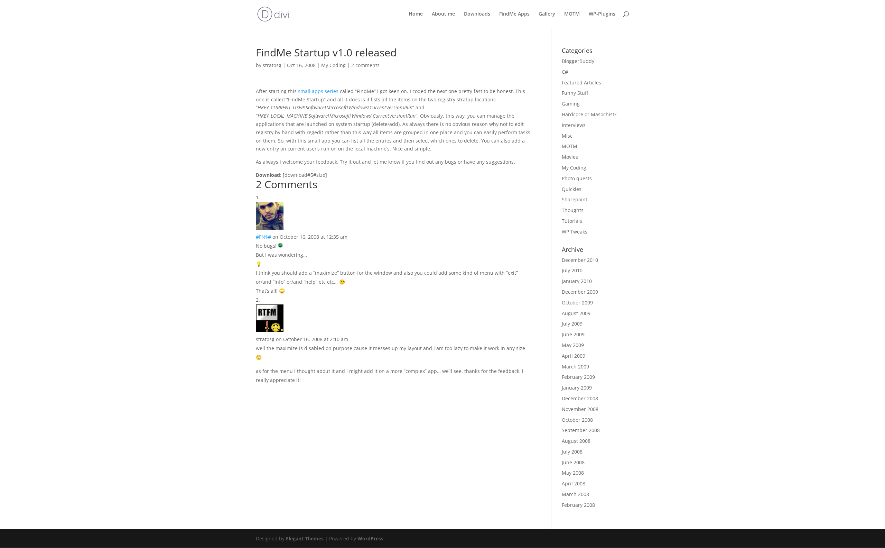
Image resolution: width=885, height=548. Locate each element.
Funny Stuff (575, 93)
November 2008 (580, 409)
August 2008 (576, 441)
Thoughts (573, 210)
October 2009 (577, 302)
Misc (567, 136)
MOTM (572, 14)
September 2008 (581, 430)
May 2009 (573, 345)
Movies (570, 157)
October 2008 (577, 420)
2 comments (365, 65)
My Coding (333, 65)
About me (443, 14)
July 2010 (572, 270)
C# (565, 71)
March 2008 (575, 494)
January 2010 (577, 281)
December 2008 (580, 398)
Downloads (477, 14)
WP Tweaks (574, 231)
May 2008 (573, 472)
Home (416, 14)
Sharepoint (574, 199)
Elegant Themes (305, 538)
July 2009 (572, 323)
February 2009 (578, 377)
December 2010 (580, 260)
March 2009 (575, 366)
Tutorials (572, 221)
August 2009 (576, 313)
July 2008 (572, 451)
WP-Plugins (602, 14)
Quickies (571, 189)
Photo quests (577, 178)
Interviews (574, 125)
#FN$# (263, 237)
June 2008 (573, 462)
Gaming (571, 103)
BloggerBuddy (578, 61)
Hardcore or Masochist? (589, 114)
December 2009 (580, 292)
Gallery (547, 14)
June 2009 (573, 334)
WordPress (370, 538)
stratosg (272, 65)
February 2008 (578, 505)
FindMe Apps (514, 14)
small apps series (318, 91)
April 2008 (573, 483)
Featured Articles (581, 82)
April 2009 (573, 356)
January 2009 (577, 387)
